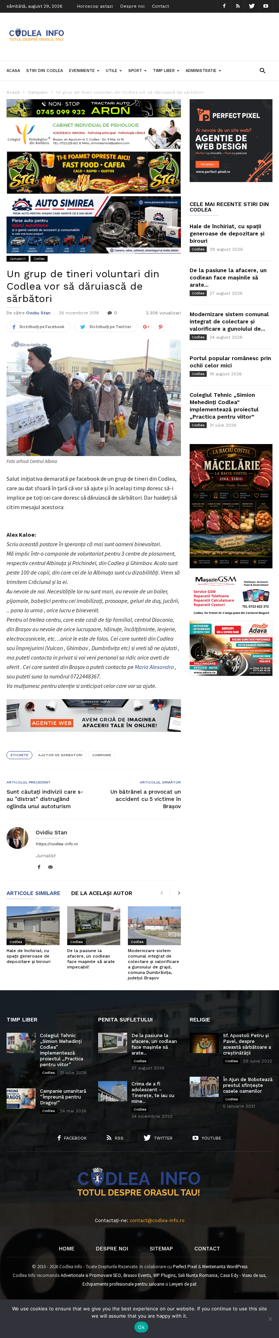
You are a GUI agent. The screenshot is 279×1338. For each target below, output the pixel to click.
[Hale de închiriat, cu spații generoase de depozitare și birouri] (33, 925)
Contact (160, 6)
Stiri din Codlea (44, 70)
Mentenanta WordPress (224, 1267)
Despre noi (132, 6)
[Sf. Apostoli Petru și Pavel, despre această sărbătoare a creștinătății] (204, 1043)
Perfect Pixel (185, 1267)
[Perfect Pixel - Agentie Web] (231, 180)
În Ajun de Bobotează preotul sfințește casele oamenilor (247, 1085)
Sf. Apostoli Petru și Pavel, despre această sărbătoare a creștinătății (247, 1044)
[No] (270, 1318)
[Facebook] (224, 6)
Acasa (13, 70)
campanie (101, 755)
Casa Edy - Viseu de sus (242, 1275)
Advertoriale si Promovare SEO (91, 1275)
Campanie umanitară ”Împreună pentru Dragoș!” (63, 1096)
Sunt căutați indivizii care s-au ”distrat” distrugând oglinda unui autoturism (45, 799)
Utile (111, 70)
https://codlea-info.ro (57, 844)
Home (66, 1248)
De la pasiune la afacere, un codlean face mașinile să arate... (228, 277)
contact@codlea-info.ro (157, 1220)
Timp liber (164, 70)
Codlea (39, 259)
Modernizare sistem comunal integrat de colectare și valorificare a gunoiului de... (229, 321)
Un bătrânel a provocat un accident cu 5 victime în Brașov (145, 799)
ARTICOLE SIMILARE (33, 893)
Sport (135, 70)
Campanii (17, 259)
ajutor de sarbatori (60, 755)
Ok (141, 1327)
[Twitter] (252, 6)
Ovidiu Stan (38, 312)
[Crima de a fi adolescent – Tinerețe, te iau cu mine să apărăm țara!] (112, 1091)
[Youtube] (265, 6)
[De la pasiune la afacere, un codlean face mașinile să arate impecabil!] (93, 925)
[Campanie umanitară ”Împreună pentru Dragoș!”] (21, 1098)
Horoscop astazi (95, 6)
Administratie (201, 70)
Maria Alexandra (154, 666)
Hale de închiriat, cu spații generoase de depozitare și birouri (28, 956)
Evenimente (82, 70)
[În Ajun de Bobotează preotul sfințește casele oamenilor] (204, 1087)
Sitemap (161, 1248)
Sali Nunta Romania (198, 1275)
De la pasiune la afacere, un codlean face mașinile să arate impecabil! (91, 959)
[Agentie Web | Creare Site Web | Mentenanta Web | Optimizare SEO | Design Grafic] (94, 737)
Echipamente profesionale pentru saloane (123, 1284)
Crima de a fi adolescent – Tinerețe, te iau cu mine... (153, 1092)
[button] (262, 70)
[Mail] (50, 867)
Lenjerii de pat (183, 1284)
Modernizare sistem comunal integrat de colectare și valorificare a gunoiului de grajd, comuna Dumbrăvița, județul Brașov (153, 964)
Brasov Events (137, 1275)
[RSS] (238, 6)
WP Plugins (164, 1275)
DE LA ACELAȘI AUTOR (101, 893)
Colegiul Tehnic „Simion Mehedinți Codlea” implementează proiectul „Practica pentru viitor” (61, 1050)
